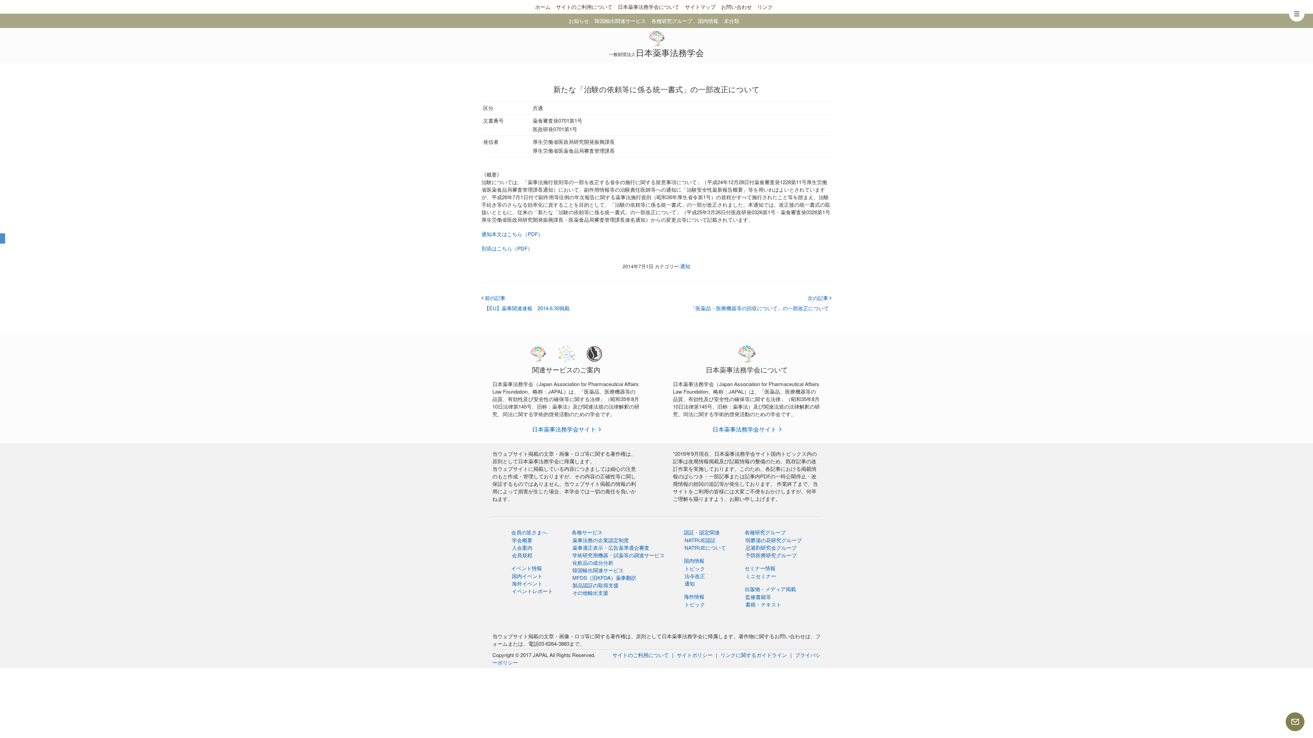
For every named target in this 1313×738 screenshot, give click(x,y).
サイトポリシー (695, 654)
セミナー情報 (760, 568)
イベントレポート (532, 590)
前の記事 (493, 297)
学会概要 (522, 540)
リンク (765, 6)
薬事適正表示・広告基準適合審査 (610, 547)
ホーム (543, 6)
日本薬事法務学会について (648, 6)
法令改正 (695, 575)
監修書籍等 (758, 596)
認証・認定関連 (702, 532)
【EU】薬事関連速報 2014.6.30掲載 (527, 308)
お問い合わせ (736, 6)
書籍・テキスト (763, 604)
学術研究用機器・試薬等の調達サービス (618, 555)
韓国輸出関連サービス (620, 20)
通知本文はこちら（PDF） (512, 233)
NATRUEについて (705, 547)
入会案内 (522, 547)
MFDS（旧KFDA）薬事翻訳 (604, 577)
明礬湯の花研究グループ (773, 540)
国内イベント (527, 575)
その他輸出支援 (590, 592)
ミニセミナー (760, 575)
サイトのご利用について (584, 6)
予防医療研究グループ (771, 555)
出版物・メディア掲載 (770, 588)
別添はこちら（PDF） (507, 248)
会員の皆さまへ (529, 532)
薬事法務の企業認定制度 (600, 540)
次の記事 (820, 297)
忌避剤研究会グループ (771, 547)
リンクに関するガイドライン (753, 654)
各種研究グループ (671, 20)
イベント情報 (526, 568)
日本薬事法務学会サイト (564, 429)
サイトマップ (700, 6)
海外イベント (527, 583)
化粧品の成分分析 (592, 562)
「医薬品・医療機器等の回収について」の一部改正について (759, 308)
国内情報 (708, 20)
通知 (685, 266)
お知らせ (579, 20)
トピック (695, 568)
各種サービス (587, 532)
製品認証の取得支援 (595, 585)
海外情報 (694, 596)
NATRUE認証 (700, 540)
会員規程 (522, 555)
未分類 (731, 20)
